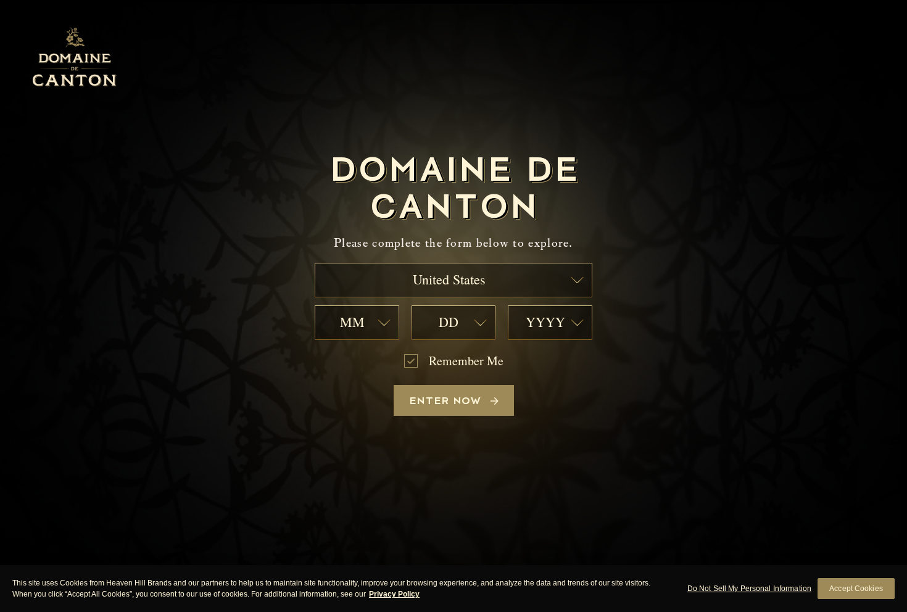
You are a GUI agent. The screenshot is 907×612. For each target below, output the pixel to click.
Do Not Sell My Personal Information (749, 588)
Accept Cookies (856, 588)
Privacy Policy (394, 594)
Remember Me (466, 361)
